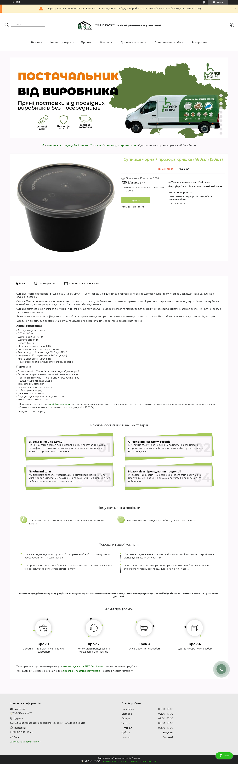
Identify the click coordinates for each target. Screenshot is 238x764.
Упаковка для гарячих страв (119, 145)
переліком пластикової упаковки (82, 670)
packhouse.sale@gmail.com (25, 741)
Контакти (106, 42)
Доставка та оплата (133, 42)
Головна (36, 42)
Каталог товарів (60, 42)
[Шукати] (6, 25)
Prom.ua (136, 758)
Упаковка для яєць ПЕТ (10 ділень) (83, 666)
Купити (135, 200)
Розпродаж (199, 42)
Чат (226, 755)
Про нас (86, 42)
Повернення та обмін (168, 42)
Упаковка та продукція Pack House (67, 145)
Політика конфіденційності (143, 761)
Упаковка (95, 145)
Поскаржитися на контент (115, 761)
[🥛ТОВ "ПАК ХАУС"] (85, 25)
